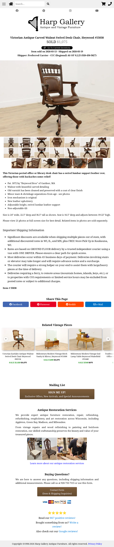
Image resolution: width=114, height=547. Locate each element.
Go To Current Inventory (59, 47)
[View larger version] (57, 98)
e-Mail (99, 304)
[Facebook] (17, 11)
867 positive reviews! (62, 518)
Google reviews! (68, 531)
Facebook (17, 304)
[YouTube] (97, 11)
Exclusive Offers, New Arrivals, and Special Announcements (57, 394)
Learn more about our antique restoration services (57, 463)
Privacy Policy (95, 543)
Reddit (72, 304)
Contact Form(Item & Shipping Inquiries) (57, 491)
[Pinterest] (43, 11)
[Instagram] (70, 11)
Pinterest (44, 304)
